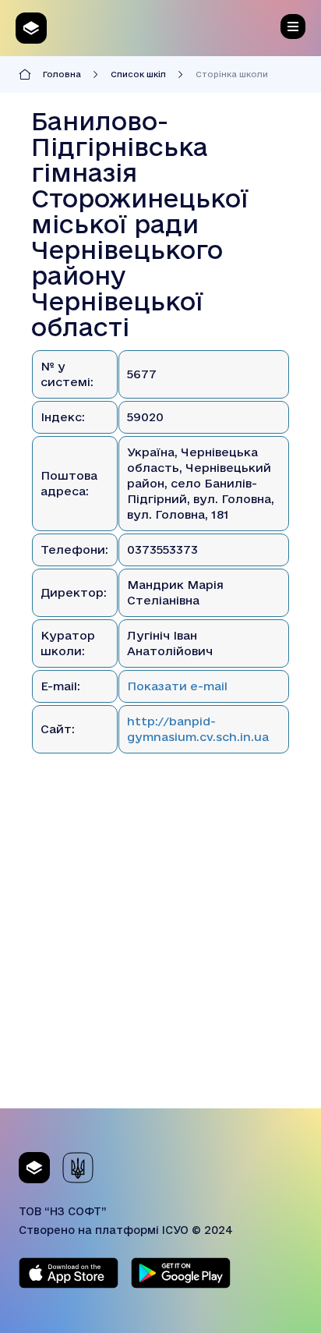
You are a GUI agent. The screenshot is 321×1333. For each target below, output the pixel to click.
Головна (62, 74)
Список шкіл (138, 74)
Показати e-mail (177, 686)
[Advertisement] (160, 947)
